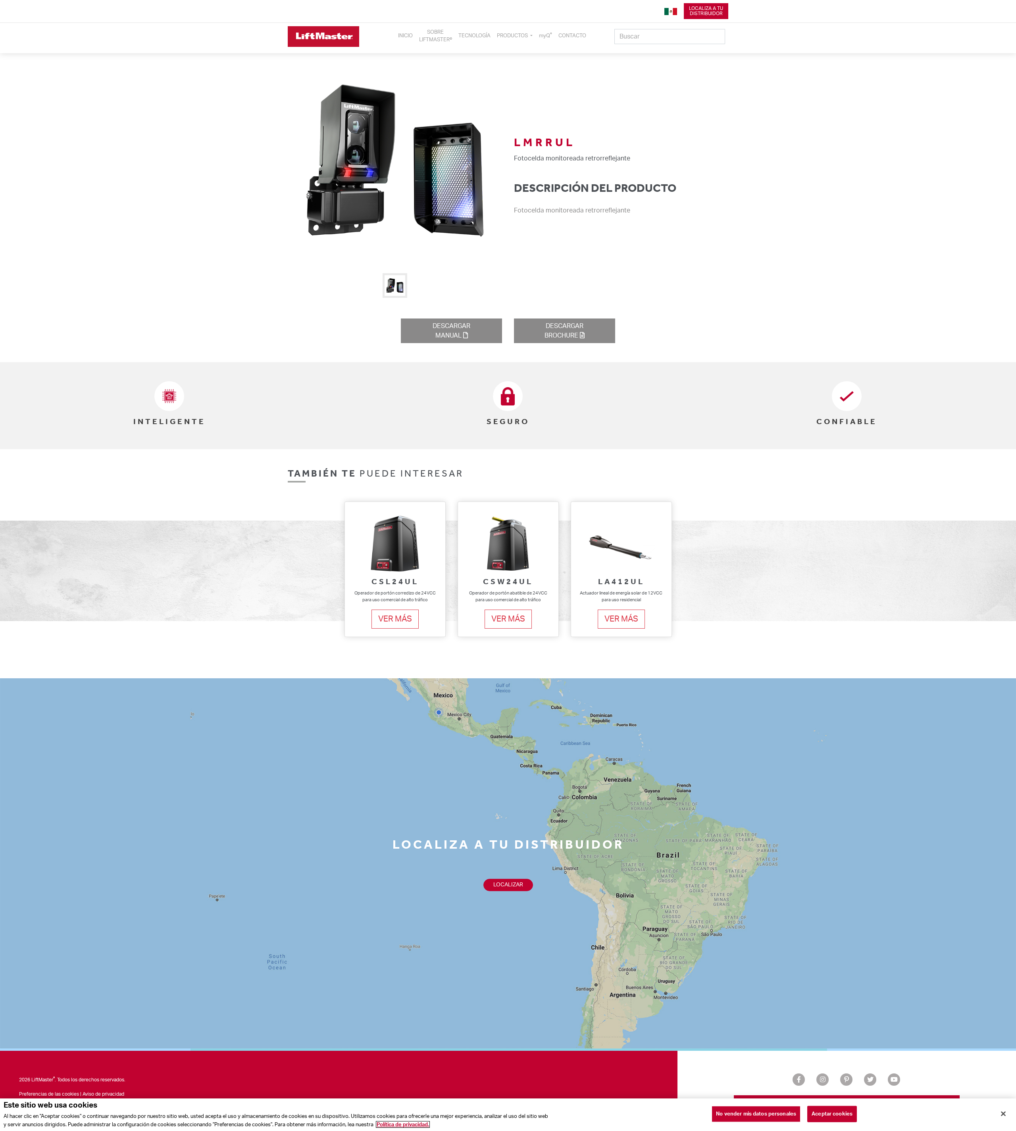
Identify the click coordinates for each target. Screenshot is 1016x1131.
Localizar (508, 885)
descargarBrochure (564, 331)
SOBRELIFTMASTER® (435, 36)
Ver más (395, 619)
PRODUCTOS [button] (513, 35)
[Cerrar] (1003, 1114)
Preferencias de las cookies (49, 1094)
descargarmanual (451, 331)
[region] (508, 1114)
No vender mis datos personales (756, 1114)
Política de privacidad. (403, 1124)
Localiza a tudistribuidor (706, 11)
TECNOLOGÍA (474, 35)
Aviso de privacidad (103, 1094)
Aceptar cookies (832, 1114)
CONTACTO (572, 35)
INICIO (405, 35)
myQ (545, 35)
